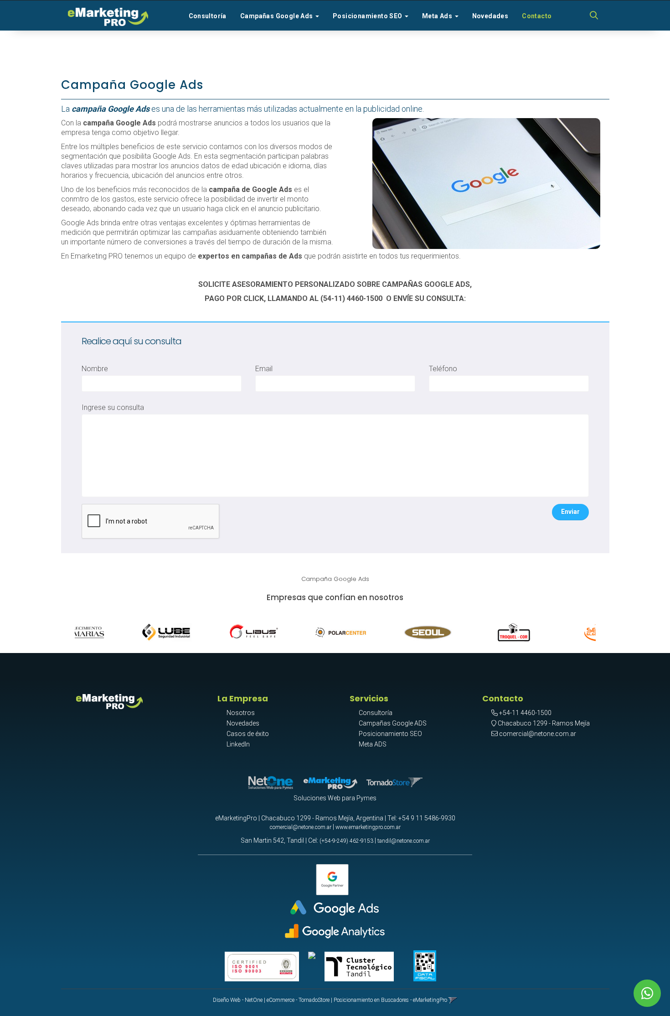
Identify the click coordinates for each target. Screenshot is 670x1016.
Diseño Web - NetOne (238, 1000)
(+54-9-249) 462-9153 (346, 841)
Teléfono (443, 368)
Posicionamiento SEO (390, 733)
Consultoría (208, 16)
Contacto (536, 16)
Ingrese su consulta (113, 407)
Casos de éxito (248, 733)
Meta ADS (373, 744)
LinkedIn (238, 744)
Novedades (490, 16)
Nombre (95, 368)
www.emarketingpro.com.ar (368, 827)
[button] (594, 16)
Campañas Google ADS (393, 723)
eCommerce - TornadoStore (298, 1000)
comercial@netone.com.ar (537, 733)
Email (264, 368)
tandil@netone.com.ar (403, 841)
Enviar (570, 511)
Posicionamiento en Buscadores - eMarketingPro (390, 1000)
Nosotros (241, 712)
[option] (125, 630)
